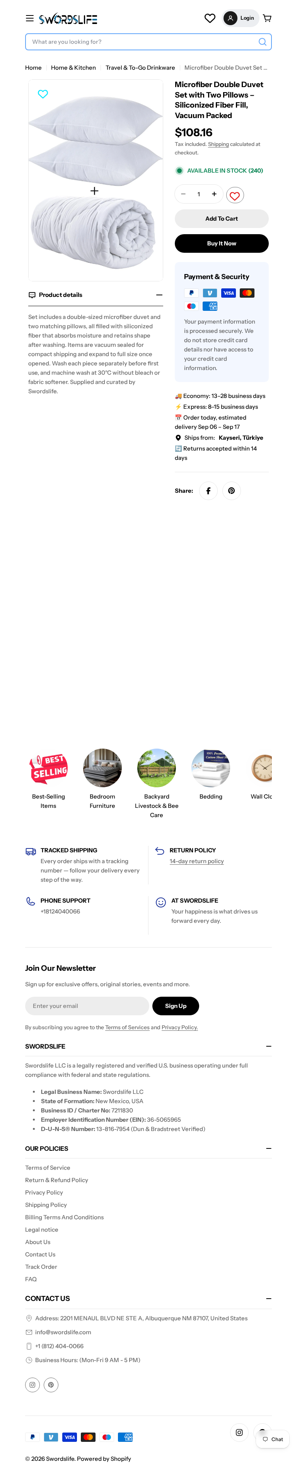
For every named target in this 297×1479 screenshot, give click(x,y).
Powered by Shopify (104, 1458)
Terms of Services (127, 1027)
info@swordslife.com (63, 1332)
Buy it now (221, 243)
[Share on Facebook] (208, 491)
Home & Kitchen (73, 67)
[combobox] (148, 41)
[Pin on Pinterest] (231, 491)
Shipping (218, 144)
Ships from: (223, 437)
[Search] (262, 41)
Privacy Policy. (180, 1027)
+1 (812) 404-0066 (59, 1346)
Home (33, 67)
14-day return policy (197, 861)
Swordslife (60, 1458)
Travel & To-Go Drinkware (140, 67)
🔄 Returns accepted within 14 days (216, 453)
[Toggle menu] (29, 18)
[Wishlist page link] (210, 18)
